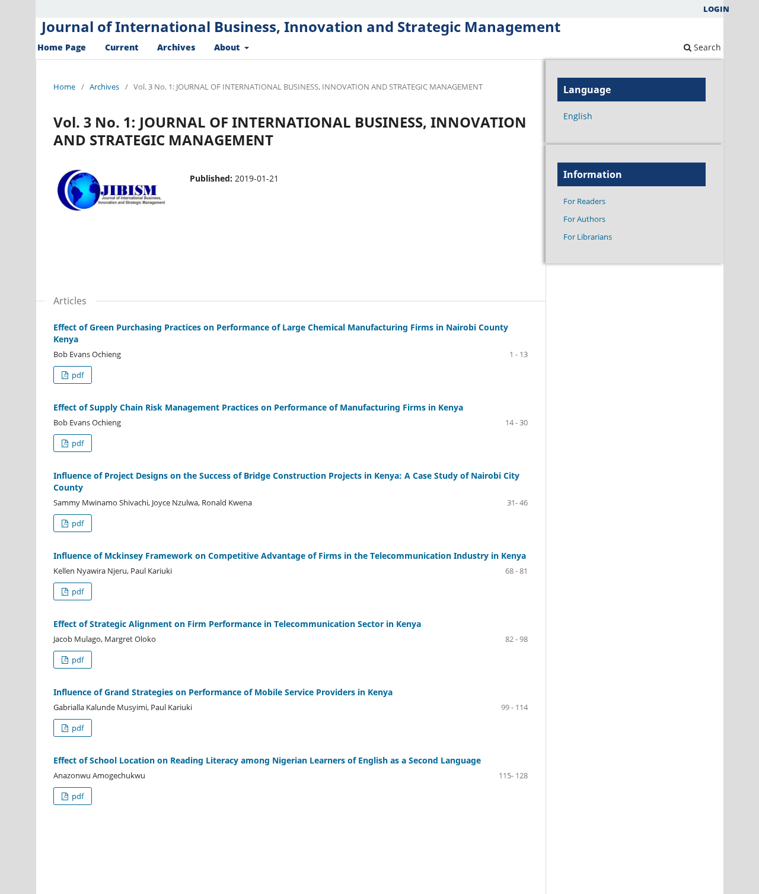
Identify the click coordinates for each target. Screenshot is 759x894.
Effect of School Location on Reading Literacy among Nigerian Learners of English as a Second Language (267, 760)
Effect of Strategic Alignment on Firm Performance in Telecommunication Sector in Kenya (237, 623)
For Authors (584, 219)
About (228, 47)
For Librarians (587, 236)
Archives (176, 47)
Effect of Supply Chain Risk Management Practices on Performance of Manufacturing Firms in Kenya (258, 407)
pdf (77, 375)
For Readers (584, 201)
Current (121, 47)
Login (716, 9)
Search (706, 47)
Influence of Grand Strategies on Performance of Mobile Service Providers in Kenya (223, 692)
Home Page (61, 47)
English (577, 116)
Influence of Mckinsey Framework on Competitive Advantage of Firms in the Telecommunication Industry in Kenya (289, 555)
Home (64, 86)
